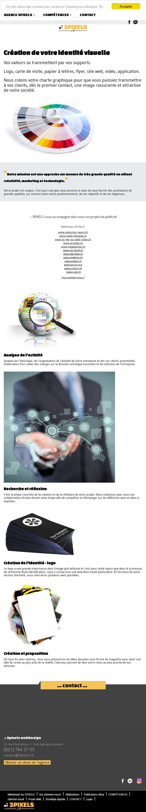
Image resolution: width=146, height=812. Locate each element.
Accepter (126, 6)
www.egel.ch (73, 272)
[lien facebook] (129, 21)
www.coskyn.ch (73, 268)
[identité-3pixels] (73, 28)
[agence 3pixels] (19, 806)
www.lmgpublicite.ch (73, 246)
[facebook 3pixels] (123, 781)
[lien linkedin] (135, 21)
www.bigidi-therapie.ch (73, 236)
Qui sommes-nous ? (73, 277)
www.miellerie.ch (73, 257)
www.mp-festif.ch (73, 250)
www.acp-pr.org (73, 264)
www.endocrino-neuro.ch (73, 232)
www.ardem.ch (73, 261)
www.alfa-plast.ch (73, 254)
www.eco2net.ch (73, 243)
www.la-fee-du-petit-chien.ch (73, 239)
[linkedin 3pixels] (130, 781)
